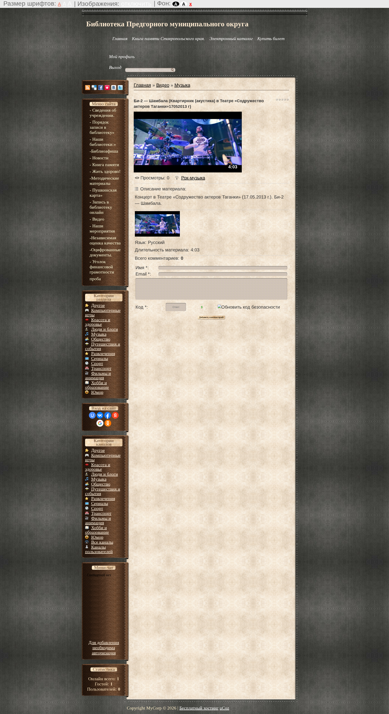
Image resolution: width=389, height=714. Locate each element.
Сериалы (99, 358)
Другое (98, 305)
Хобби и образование (97, 385)
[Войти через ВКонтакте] (100, 415)
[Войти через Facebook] (107, 415)
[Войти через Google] (100, 423)
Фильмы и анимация (98, 375)
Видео (162, 85)
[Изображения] (157, 223)
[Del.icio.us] (94, 87)
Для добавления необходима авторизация (103, 647)
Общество (100, 339)
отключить (136, 3)
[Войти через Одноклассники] (107, 423)
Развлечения (103, 353)
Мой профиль (122, 56)
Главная (142, 85)
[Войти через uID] (92, 415)
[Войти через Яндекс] (115, 415)
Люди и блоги (104, 329)
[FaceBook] (100, 87)
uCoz (224, 707)
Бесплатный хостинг (199, 707)
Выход (115, 67)
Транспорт (101, 368)
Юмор (97, 392)
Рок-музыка (193, 177)
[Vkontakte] (113, 87)
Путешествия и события (102, 346)
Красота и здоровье (97, 322)
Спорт (97, 363)
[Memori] (107, 87)
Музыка (98, 334)
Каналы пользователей (99, 549)
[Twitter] (120, 87)
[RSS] (87, 87)
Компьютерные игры (103, 312)
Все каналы (102, 542)
